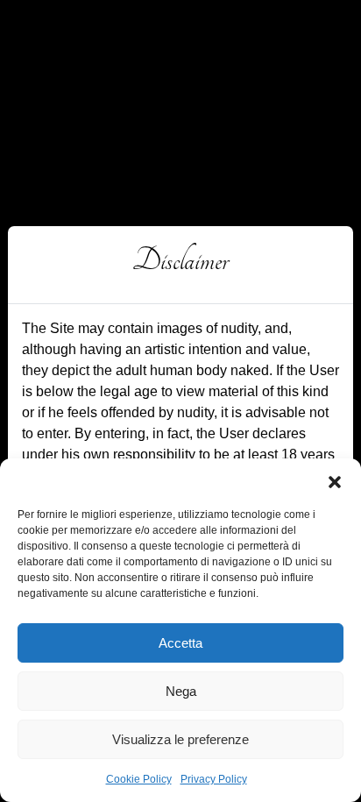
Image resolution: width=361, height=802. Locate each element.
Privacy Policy (213, 779)
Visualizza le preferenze (180, 739)
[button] (334, 480)
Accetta (180, 642)
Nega (181, 691)
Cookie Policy (139, 779)
